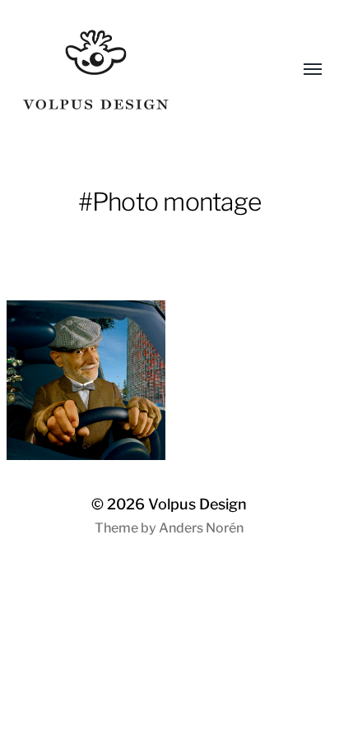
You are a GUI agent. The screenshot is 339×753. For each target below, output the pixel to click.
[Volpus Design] (137, 70)
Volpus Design (197, 504)
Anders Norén (201, 528)
